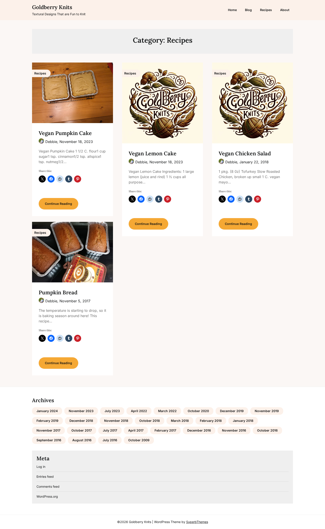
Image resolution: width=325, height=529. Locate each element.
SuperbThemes (197, 522)
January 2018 (243, 420)
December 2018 (81, 420)
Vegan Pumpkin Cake (65, 133)
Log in (40, 466)
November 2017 (48, 430)
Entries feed (45, 476)
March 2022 (167, 411)
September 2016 (48, 440)
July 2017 (110, 430)
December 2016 (199, 430)
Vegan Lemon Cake (152, 153)
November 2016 (234, 430)
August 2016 (82, 440)
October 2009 (138, 440)
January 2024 (47, 411)
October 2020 (198, 411)
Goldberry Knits (52, 7)
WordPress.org (47, 496)
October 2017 (81, 430)
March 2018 (180, 420)
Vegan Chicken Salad (245, 153)
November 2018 (116, 420)
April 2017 (135, 430)
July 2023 (112, 411)
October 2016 (267, 430)
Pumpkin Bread (58, 292)
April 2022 (139, 411)
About (284, 10)
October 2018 (149, 420)
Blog (248, 10)
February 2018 (211, 420)
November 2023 (81, 411)
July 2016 (110, 440)
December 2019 (232, 411)
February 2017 (165, 430)
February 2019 (47, 420)
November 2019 (267, 411)
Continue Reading (58, 204)
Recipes (266, 10)
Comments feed (47, 486)
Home (232, 10)
